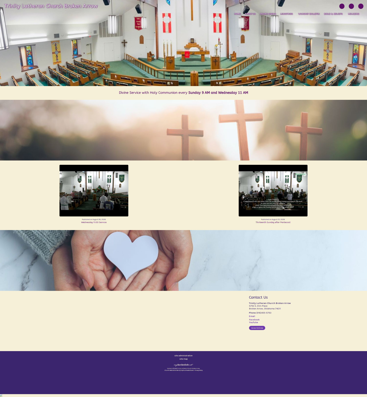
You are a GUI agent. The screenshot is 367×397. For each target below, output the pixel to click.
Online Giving (268, 13)
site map (183, 359)
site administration (183, 355)
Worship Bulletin (309, 13)
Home (237, 13)
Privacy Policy (199, 370)
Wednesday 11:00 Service (94, 221)
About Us (250, 13)
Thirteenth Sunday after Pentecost (273, 221)
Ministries (287, 13)
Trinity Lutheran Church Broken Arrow (50, 6)
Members (353, 13)
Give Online (257, 328)
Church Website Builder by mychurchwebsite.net (179, 370)
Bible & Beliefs (334, 13)
